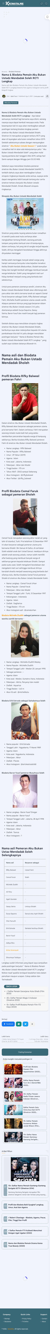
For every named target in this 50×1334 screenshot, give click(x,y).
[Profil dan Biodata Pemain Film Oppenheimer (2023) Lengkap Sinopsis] (13, 1069)
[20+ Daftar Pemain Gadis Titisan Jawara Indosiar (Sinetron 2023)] (13, 1096)
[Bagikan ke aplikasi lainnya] (32, 1024)
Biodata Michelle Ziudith (13, 615)
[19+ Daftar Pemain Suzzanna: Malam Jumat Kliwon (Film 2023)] (13, 1123)
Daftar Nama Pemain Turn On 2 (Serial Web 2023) (32, 1082)
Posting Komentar (25, 1052)
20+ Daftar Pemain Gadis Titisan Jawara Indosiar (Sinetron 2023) (31, 1096)
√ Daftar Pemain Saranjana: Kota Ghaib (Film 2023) (25, 992)
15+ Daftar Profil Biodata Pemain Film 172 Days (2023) (24, 1006)
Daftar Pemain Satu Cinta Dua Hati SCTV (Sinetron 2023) (31, 1109)
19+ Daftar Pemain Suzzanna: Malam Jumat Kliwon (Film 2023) (30, 1123)
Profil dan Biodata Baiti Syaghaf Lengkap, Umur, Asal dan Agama (26, 1206)
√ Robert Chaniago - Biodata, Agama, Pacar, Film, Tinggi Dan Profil (27, 1218)
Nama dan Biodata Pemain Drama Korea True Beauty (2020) (25, 1244)
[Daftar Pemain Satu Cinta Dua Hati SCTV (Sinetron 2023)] (13, 1110)
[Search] (46, 3)
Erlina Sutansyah (12, 950)
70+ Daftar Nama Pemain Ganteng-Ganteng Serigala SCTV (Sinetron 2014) (31, 1137)
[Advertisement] (25, 41)
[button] (41, 3)
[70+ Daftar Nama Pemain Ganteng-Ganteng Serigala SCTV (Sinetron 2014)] (13, 1137)
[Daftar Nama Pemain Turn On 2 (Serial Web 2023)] (13, 1083)
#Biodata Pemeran (10, 103)
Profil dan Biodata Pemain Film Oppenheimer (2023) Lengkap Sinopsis (31, 1069)
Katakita (11, 1329)
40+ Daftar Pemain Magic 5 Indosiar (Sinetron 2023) (22, 999)
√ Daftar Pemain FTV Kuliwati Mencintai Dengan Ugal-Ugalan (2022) (25, 1231)
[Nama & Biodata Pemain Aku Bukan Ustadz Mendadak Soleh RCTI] (25, 214)
